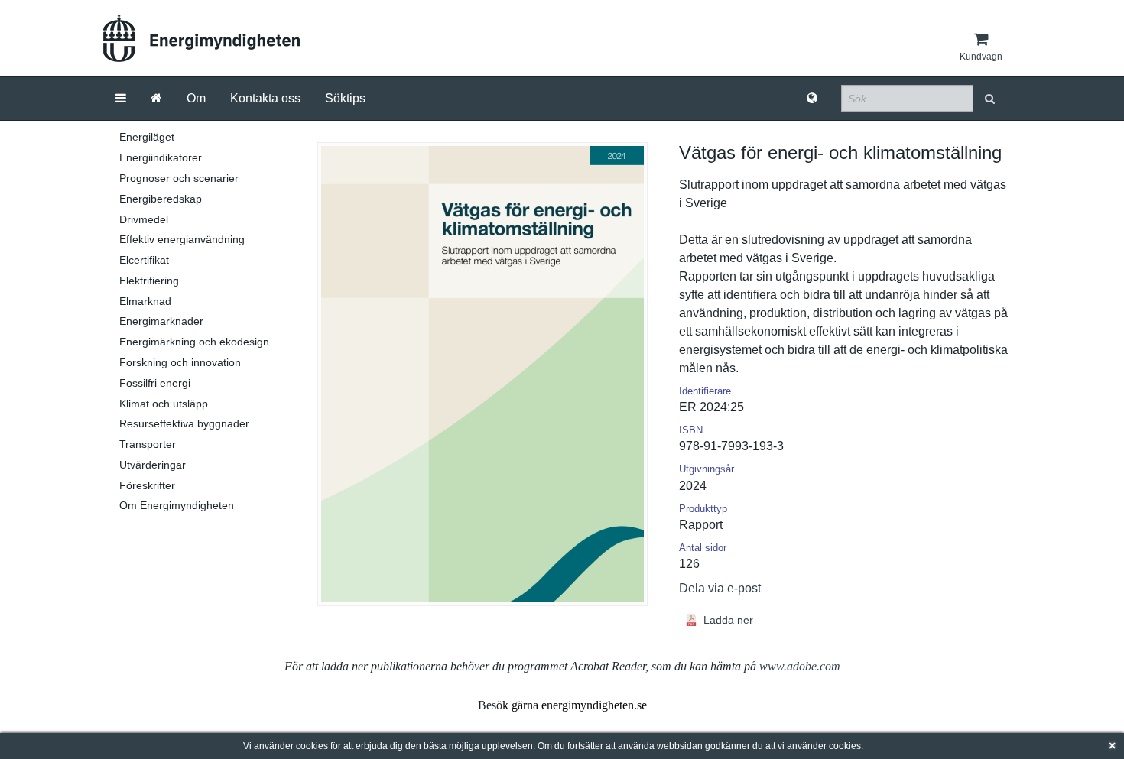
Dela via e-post (720, 588)
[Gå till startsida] (156, 98)
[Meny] (120, 98)
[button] (991, 98)
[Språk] (812, 98)
